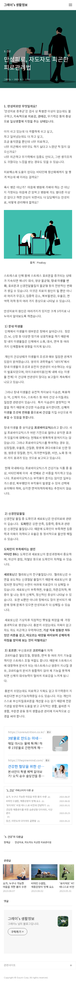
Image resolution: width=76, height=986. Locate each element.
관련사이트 (10, 965)
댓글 (6, 901)
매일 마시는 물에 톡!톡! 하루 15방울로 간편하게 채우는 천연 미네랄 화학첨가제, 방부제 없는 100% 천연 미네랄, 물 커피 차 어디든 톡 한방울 (25, 745)
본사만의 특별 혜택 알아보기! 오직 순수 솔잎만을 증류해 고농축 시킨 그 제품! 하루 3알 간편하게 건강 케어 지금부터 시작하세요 (26, 773)
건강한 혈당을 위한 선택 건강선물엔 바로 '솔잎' (26, 766)
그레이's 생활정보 (16, 5)
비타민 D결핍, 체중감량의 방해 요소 (23, 801)
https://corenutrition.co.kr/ (26, 732)
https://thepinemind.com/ (25, 760)
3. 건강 (10, 790)
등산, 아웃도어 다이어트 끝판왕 (21, 820)
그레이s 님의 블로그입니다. (23, 924)
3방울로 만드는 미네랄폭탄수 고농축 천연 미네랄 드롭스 (26, 738)
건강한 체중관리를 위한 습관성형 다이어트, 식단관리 (29, 811)
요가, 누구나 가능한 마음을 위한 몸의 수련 (26, 796)
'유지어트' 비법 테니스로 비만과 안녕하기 (26, 805)
